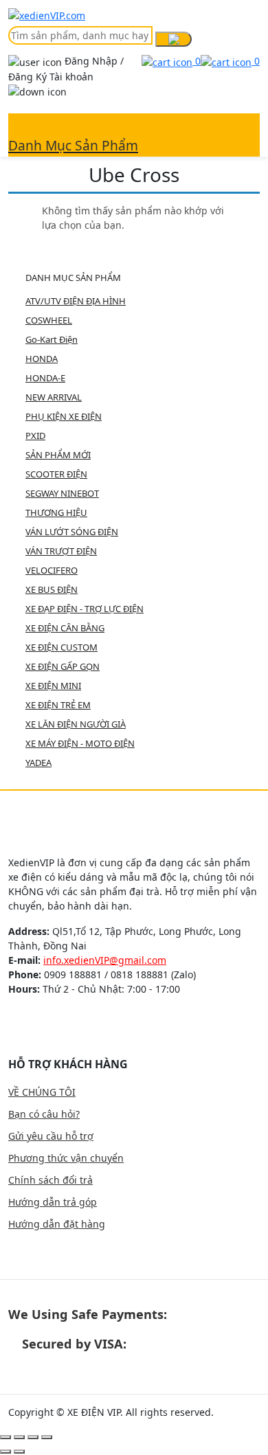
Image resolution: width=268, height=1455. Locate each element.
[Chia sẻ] (19, 1437)
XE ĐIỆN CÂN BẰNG (64, 628)
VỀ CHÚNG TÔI (42, 1091)
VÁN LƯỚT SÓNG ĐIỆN (71, 532)
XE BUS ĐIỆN (51, 589)
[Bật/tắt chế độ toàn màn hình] (32, 1437)
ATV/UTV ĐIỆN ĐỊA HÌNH (75, 301)
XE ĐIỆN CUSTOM (61, 647)
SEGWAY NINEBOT (62, 493)
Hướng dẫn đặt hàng (56, 1223)
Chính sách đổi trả (50, 1179)
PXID (35, 435)
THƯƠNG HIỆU (56, 512)
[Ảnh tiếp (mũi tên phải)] (19, 1452)
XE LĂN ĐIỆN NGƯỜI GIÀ (75, 724)
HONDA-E (45, 378)
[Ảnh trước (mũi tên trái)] (5, 1452)
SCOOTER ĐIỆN (56, 474)
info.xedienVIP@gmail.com (104, 960)
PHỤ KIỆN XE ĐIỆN (63, 416)
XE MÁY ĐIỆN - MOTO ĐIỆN (80, 743)
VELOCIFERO (51, 570)
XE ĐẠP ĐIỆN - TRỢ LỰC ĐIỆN (84, 608)
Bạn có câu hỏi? (44, 1113)
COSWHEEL (48, 320)
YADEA (38, 762)
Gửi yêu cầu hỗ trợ (50, 1135)
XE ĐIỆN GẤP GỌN (62, 666)
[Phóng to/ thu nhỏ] (46, 1437)
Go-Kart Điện (51, 339)
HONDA (41, 358)
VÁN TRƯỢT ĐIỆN (61, 551)
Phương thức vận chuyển (66, 1157)
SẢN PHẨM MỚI (58, 455)
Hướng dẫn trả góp (52, 1201)
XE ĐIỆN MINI (53, 685)
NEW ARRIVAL (53, 397)
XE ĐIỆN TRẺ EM (58, 705)
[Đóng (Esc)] (5, 1437)
